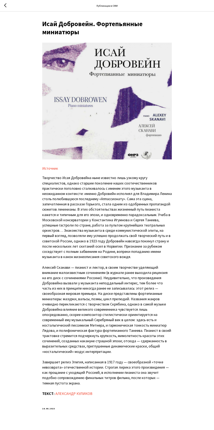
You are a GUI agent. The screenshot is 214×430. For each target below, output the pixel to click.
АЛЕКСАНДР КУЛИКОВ (73, 393)
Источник (50, 168)
